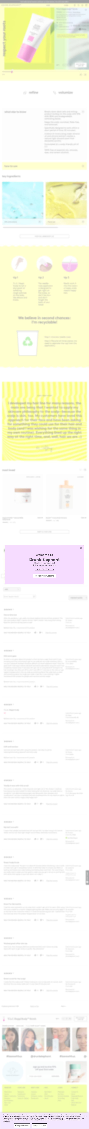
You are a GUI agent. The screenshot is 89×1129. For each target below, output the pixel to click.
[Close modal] (81, 548)
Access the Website (44, 576)
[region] (44, 1121)
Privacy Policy (39, 1118)
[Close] (85, 1116)
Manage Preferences (22, 1126)
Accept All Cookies (39, 1126)
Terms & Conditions (67, 1119)
